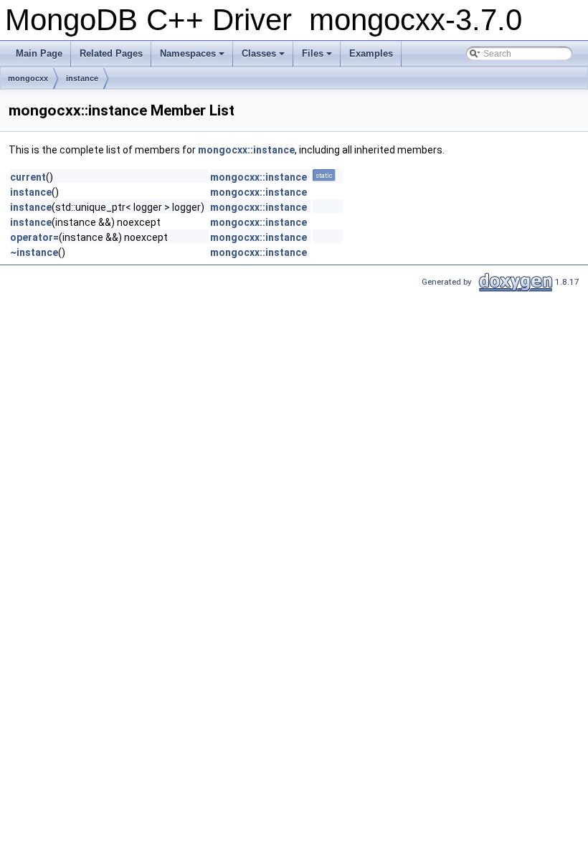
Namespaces (188, 53)
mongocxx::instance (246, 150)
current (28, 177)
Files (312, 53)
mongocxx (28, 78)
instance (82, 78)
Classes (259, 53)
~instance (34, 252)
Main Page (39, 53)
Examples (371, 53)
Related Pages (111, 53)
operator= (34, 237)
